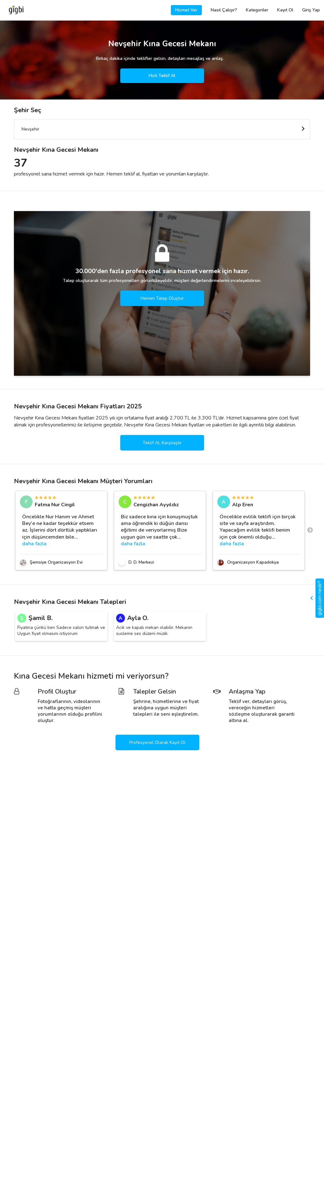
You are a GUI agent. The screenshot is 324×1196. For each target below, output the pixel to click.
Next (310, 530)
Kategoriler (257, 10)
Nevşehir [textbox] (30, 129)
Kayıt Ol (285, 10)
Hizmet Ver (186, 10)
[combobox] (162, 129)
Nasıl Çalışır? (224, 10)
